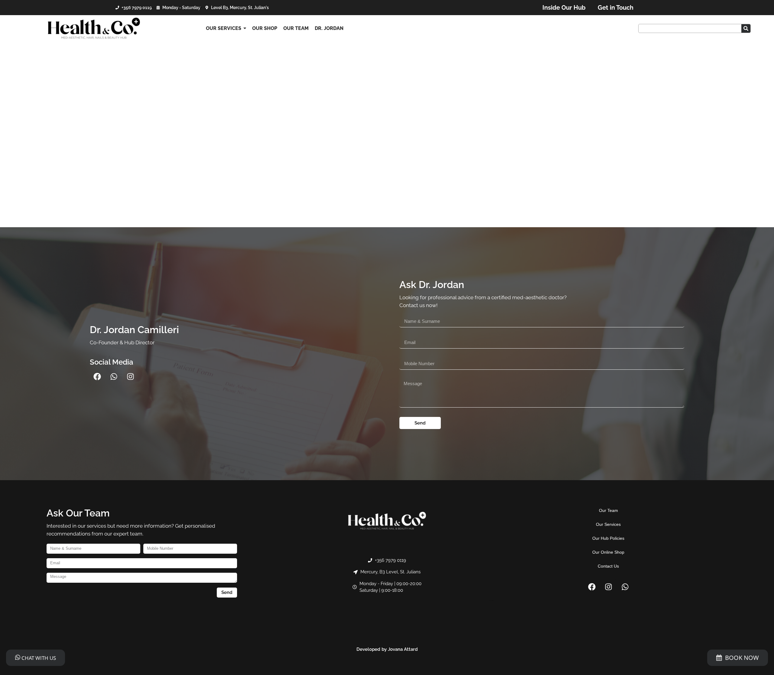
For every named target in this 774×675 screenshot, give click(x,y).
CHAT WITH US (38, 657)
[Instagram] (130, 376)
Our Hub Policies (608, 538)
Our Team (608, 510)
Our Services (608, 524)
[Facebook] (97, 376)
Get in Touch (615, 8)
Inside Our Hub (564, 8)
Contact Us (608, 566)
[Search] (745, 28)
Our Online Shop (608, 552)
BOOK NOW (742, 658)
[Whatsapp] (114, 376)
